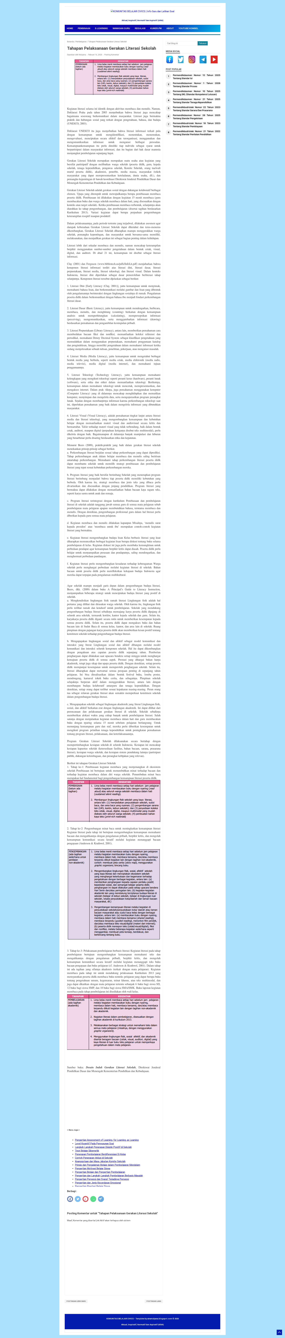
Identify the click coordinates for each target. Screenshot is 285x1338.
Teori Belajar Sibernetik (87, 1150)
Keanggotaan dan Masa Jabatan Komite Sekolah (100, 1161)
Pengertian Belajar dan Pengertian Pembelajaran (100, 1172)
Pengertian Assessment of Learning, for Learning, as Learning (107, 1140)
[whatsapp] (93, 1199)
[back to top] (279, 1332)
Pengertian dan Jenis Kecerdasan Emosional (98, 1182)
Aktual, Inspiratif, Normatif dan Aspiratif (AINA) (142, 1324)
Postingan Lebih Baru (76, 1301)
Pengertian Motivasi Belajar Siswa (92, 1168)
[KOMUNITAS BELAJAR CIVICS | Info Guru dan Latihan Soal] (142, 14)
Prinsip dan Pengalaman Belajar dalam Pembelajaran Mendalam (107, 1165)
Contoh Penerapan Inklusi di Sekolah (94, 1157)
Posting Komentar (111, 55)
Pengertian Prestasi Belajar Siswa (92, 1186)
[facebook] (70, 1199)
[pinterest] (85, 1199)
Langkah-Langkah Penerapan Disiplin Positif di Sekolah (103, 1147)
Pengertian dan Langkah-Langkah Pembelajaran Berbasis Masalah (109, 1175)
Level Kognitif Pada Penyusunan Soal (94, 1143)
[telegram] (101, 1199)
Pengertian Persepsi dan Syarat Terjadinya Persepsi (102, 1179)
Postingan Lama (154, 1301)
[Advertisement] (113, 1101)
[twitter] (78, 1199)
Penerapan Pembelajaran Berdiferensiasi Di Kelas (100, 1154)
